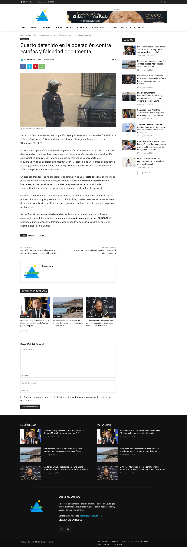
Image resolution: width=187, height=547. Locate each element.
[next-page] (26, 332)
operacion (32, 235)
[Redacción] (22, 59)
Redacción (31, 59)
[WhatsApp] (42, 66)
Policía (41, 235)
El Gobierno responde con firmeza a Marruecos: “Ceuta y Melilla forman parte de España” (34, 323)
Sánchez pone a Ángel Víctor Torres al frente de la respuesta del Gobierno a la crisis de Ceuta (151, 112)
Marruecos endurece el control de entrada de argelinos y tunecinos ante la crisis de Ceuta (68, 323)
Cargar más (143, 172)
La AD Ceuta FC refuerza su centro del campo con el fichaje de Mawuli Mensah (150, 161)
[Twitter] (165, 2)
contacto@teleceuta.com (91, 515)
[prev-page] (22, 332)
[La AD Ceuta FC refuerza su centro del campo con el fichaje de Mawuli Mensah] (129, 162)
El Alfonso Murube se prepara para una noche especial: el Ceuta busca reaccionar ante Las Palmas (99, 323)
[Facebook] (161, 2)
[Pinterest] (35, 66)
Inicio (22, 35)
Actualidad (30, 35)
